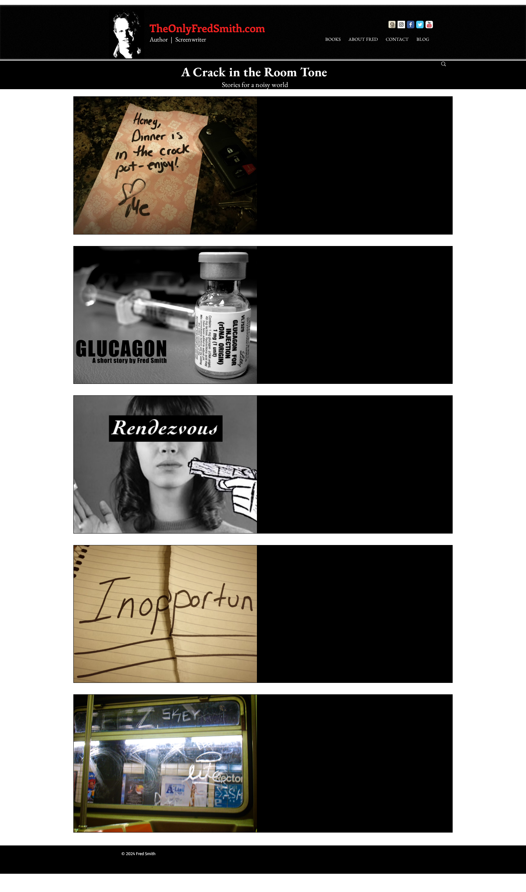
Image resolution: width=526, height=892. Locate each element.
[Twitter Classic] (420, 24)
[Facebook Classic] (410, 24)
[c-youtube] (429, 24)
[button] (443, 64)
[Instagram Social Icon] (401, 24)
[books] (392, 24)
